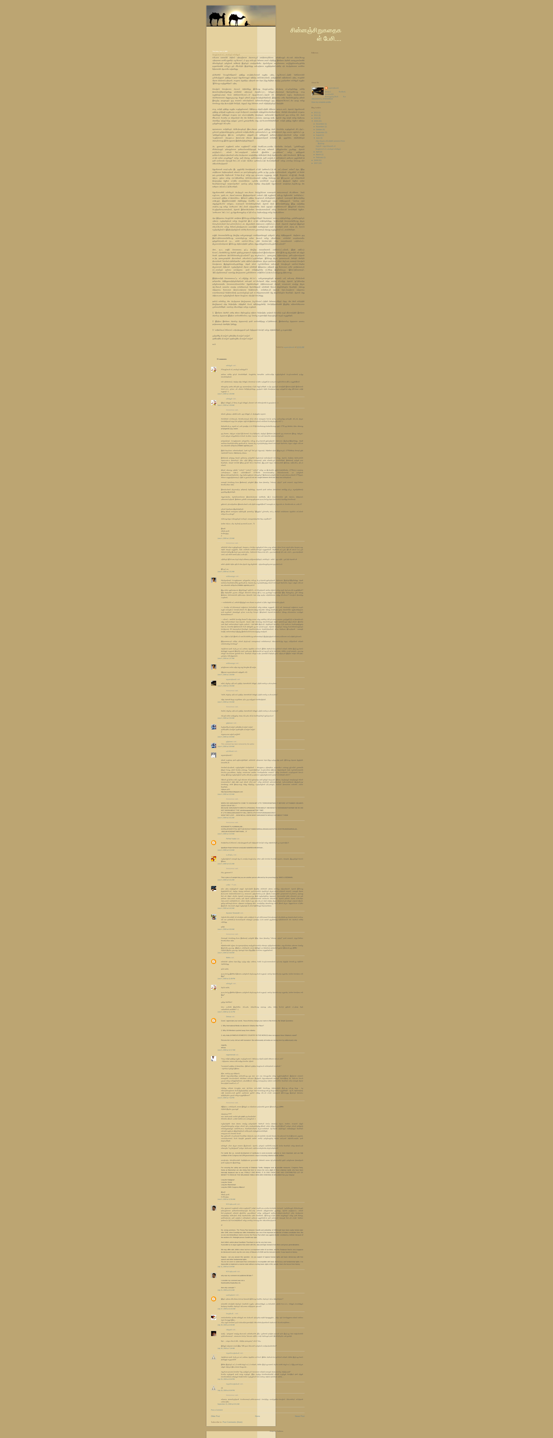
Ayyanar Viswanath (233, 913)
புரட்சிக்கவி (230, 751)
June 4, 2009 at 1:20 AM (225, 538)
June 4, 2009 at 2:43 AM (225, 702)
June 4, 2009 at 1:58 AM (225, 674)
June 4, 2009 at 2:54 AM (225, 718)
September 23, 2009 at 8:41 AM (228, 1404)
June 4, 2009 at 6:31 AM (225, 880)
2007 (316, 163)
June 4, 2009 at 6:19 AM (225, 850)
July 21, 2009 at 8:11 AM (225, 1290)
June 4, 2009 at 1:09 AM (225, 405)
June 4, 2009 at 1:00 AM (225, 394)
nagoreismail (230, 1055)
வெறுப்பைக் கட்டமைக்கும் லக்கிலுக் (328, 149)
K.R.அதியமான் (231, 1204)
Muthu (228, 957)
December (320, 124)
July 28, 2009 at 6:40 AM (226, 1325)
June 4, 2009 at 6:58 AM (225, 953)
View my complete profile (321, 102)
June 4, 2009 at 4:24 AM (225, 834)
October (319, 130)
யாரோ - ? (229, 885)
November (320, 127)
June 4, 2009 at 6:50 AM (225, 929)
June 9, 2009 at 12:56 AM (226, 1199)
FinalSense (280, 1431)
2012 (316, 113)
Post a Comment (217, 1410)
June (318, 138)
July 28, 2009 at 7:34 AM (226, 1348)
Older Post (215, 1416)
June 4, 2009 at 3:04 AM (225, 737)
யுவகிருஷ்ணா (230, 1295)
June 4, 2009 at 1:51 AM (225, 571)
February (319, 157)
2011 (316, 115)
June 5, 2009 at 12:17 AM (226, 1050)
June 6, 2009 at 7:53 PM (225, 1098)
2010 (316, 118)
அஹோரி (229, 1329)
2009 (316, 121)
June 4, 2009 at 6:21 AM (225, 864)
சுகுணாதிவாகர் (231, 679)
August (319, 135)
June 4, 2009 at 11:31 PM (226, 1012)
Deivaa (228, 1016)
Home (257, 1416)
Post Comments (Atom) (232, 1422)
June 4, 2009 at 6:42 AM (225, 908)
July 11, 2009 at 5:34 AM (225, 1266)
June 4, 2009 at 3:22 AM (225, 794)
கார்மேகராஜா (230, 576)
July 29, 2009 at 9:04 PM (226, 1379)
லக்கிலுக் (229, 365)
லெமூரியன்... (230, 1313)
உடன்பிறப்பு (229, 855)
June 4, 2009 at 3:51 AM (225, 818)
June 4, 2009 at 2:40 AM (225, 686)
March (318, 155)
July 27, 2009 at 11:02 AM (226, 1309)
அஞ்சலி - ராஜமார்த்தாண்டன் (326, 146)
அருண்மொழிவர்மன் (232, 1353)
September (320, 132)
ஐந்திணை (229, 723)
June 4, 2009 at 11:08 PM (226, 978)
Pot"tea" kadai (231, 839)
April (318, 152)
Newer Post (300, 1416)
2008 (316, 160)
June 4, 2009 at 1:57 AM (225, 658)
